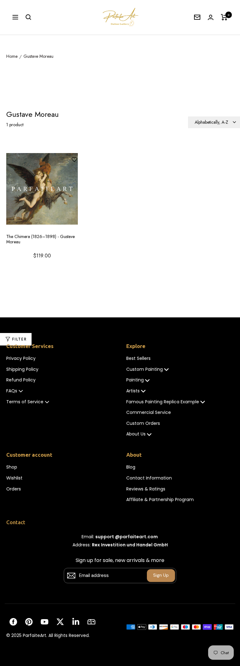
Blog (130, 467)
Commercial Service (148, 412)
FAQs (11, 391)
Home (12, 56)
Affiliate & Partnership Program (160, 500)
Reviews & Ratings (145, 489)
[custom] (13, 622)
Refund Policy (21, 380)
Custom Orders (143, 423)
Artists (133, 391)
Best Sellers (138, 358)
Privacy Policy (21, 358)
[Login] (210, 17)
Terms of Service (24, 402)
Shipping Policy (22, 369)
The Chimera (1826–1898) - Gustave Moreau (40, 239)
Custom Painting (144, 369)
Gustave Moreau (38, 56)
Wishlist (14, 478)
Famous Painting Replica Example (162, 402)
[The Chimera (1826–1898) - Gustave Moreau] (42, 192)
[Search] (28, 17)
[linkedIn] (76, 622)
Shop (11, 467)
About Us (136, 434)
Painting (135, 380)
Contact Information (149, 478)
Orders (13, 489)
